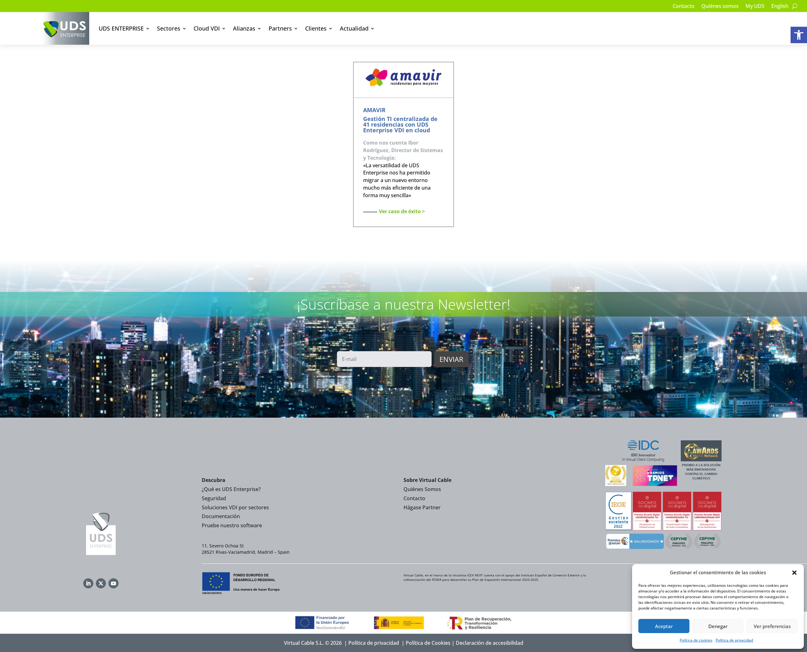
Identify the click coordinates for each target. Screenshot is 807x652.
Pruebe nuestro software (232, 525)
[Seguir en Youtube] (113, 583)
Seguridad (214, 498)
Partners (280, 28)
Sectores (168, 28)
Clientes (316, 28)
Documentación (221, 516)
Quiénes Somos (422, 489)
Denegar (718, 626)
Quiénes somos (720, 6)
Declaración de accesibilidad (489, 642)
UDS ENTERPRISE (121, 28)
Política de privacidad (734, 640)
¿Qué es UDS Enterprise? (231, 489)
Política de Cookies (428, 642)
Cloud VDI (207, 28)
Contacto (683, 6)
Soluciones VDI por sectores (235, 507)
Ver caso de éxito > (402, 211)
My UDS (755, 6)
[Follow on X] (101, 583)
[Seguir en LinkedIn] (88, 583)
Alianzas (244, 28)
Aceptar (664, 626)
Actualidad (354, 28)
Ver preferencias (772, 626)
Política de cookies (696, 640)
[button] (799, 35)
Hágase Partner (422, 507)
